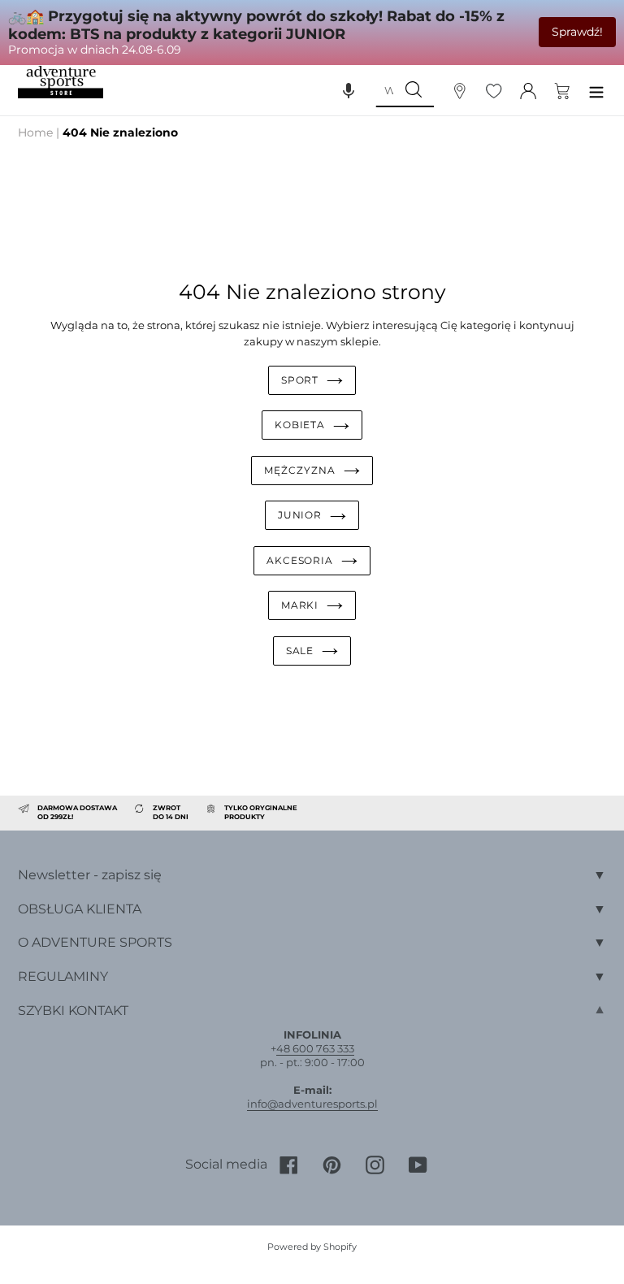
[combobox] (384, 90)
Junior (300, 515)
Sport (300, 380)
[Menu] (596, 89)
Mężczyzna (300, 470)
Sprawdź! (577, 31)
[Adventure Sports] (60, 82)
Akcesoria (300, 560)
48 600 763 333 (315, 1048)
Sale (300, 650)
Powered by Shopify (312, 1246)
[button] (348, 90)
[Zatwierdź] (413, 90)
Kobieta (300, 425)
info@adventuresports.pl (312, 1103)
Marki (300, 605)
